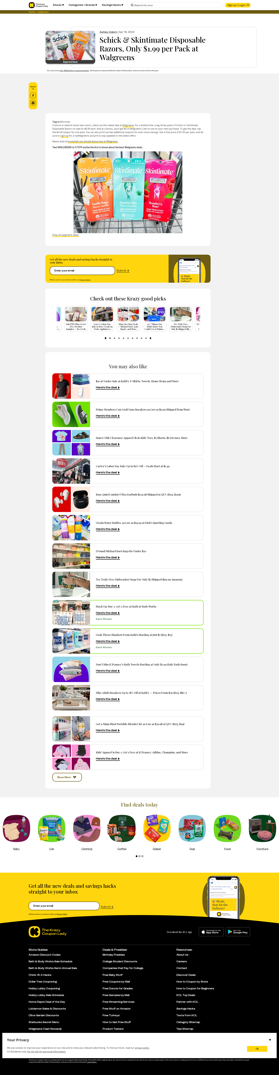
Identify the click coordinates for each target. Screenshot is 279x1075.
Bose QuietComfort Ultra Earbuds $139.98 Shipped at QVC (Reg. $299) (138, 494)
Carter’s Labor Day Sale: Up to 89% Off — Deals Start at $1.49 (133, 466)
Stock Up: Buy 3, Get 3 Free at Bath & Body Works (126, 606)
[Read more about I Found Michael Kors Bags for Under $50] (71, 556)
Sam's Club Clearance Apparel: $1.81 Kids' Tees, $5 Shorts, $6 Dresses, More (142, 438)
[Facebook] (33, 95)
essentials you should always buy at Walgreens (93, 141)
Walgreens (128, 125)
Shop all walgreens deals (65, 234)
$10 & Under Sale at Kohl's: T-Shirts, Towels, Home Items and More (137, 381)
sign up (64, 135)
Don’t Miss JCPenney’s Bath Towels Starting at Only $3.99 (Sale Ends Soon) (141, 664)
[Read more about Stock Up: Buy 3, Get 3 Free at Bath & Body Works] (71, 612)
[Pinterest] (33, 103)
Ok (257, 1049)
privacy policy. (142, 1047)
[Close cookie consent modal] (270, 1040)
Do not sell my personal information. (46, 1051)
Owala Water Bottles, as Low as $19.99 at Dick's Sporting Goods (134, 523)
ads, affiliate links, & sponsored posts (74, 70)
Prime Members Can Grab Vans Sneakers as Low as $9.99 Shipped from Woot (143, 409)
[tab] (110, 338)
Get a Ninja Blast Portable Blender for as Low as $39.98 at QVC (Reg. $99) (140, 724)
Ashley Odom (108, 32)
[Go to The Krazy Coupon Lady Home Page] (38, 5)
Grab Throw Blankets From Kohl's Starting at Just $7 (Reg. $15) (134, 635)
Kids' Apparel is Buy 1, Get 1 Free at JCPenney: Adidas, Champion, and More (142, 752)
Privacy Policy (84, 280)
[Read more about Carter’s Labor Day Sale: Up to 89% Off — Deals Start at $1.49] (71, 471)
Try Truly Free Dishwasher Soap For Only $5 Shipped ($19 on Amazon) (139, 579)
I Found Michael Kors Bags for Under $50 (121, 551)
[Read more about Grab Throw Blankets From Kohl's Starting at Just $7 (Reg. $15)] (71, 641)
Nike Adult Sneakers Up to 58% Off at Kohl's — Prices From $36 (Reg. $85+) (141, 693)
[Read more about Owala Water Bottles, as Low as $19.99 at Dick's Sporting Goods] (71, 527)
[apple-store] (211, 931)
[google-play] (238, 931)
